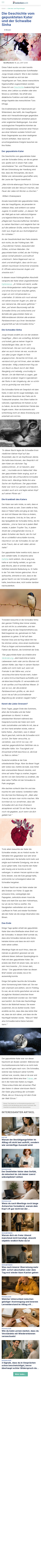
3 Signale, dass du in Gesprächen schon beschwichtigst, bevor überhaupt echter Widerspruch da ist (19, 1366)
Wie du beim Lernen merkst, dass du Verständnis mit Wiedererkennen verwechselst (20, 1334)
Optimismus (7, 284)
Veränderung (7, 658)
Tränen (30, 1078)
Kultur (4, 8)
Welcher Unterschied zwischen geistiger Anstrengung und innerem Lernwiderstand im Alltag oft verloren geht (20, 1302)
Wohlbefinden (7, 1233)
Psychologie (6, 1169)
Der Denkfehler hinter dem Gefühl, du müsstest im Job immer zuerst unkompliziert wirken (19, 1174)
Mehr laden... (20, 1374)
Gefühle (5, 559)
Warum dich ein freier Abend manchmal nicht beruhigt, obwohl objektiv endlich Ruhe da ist (19, 1238)
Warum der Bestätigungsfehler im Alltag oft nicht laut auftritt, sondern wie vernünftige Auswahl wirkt (20, 1142)
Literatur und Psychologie (16, 8)
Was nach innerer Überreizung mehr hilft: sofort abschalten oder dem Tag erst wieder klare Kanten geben (20, 1270)
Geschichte (19, 87)
